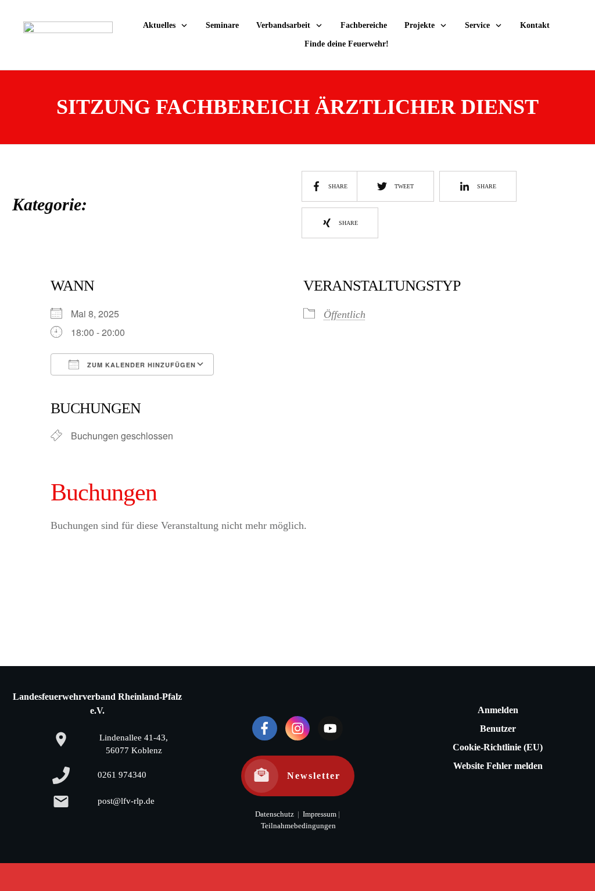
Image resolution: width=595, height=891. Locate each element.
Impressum (318, 814)
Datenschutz (274, 814)
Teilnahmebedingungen (298, 826)
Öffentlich (344, 314)
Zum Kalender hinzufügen (140, 364)
